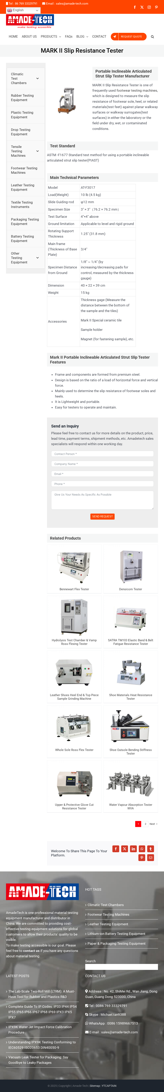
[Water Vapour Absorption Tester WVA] (131, 780)
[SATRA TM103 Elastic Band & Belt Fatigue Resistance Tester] (131, 616)
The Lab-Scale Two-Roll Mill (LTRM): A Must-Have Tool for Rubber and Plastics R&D (41, 994)
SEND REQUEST (102, 516)
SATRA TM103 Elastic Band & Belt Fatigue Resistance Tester (130, 608)
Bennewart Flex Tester (74, 561)
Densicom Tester (130, 561)
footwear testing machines (137, 90)
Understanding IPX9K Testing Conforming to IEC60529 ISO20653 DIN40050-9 (42, 1045)
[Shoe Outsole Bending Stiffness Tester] (131, 726)
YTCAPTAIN (109, 1085)
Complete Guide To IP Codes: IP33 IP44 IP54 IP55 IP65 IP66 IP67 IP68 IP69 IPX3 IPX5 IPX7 (42, 1012)
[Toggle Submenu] (38, 78)
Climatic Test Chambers (106, 905)
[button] (152, 37)
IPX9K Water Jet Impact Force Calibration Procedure (40, 1029)
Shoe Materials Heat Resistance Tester (130, 665)
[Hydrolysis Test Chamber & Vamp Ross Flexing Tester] (74, 616)
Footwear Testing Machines (108, 914)
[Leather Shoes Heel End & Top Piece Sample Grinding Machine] (74, 671)
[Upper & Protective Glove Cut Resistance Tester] (74, 780)
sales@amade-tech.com (72, 3)
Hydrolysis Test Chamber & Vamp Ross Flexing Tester (74, 610)
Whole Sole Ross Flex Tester (74, 722)
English (18, 10)
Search (90, 961)
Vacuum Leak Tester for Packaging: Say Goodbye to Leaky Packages (38, 1060)
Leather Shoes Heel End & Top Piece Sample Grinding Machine (74, 663)
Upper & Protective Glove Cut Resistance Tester (74, 775)
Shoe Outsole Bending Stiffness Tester (130, 720)
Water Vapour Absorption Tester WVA (130, 775)
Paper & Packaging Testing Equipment (117, 943)
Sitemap (95, 1085)
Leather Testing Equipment (108, 924)
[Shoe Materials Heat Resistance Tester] (131, 671)
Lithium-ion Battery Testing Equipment (116, 934)
